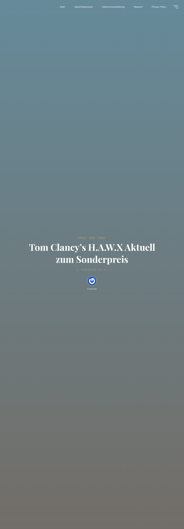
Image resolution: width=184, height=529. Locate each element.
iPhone (82, 237)
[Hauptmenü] (175, 6)
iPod (92, 237)
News (101, 237)
